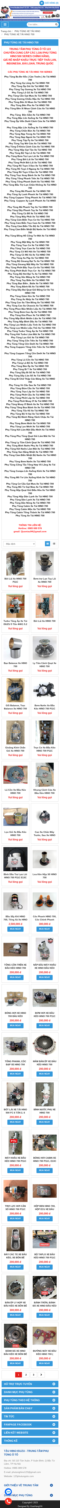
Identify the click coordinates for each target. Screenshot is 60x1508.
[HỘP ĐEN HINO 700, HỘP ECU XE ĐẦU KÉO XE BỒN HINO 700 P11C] (45, 1191)
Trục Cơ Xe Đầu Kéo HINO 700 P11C (45, 749)
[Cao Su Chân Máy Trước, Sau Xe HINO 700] (45, 817)
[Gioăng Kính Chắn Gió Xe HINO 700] (15, 733)
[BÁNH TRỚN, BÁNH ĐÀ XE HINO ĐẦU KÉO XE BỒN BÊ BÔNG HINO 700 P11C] (45, 1288)
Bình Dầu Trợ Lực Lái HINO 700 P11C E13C (15, 876)
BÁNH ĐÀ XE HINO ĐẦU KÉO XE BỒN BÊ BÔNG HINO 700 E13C (15, 1354)
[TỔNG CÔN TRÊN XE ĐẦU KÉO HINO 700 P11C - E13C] (15, 950)
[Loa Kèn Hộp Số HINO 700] (45, 859)
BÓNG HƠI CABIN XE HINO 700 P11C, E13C (44, 1159)
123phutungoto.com (23, 1476)
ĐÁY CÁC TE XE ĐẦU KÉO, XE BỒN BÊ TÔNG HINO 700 (15, 1257)
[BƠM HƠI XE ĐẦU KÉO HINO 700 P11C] (45, 998)
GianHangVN (36, 1506)
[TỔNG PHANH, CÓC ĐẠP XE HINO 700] (15, 1046)
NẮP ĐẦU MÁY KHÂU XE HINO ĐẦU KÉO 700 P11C (44, 968)
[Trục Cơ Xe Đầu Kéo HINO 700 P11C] (45, 733)
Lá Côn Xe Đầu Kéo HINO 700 (15, 791)
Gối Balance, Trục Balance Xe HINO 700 (15, 707)
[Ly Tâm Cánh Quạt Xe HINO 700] (45, 648)
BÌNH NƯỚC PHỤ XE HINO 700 (45, 1111)
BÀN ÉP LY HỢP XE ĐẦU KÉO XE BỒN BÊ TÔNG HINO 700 (15, 1305)
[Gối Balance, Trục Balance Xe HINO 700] (15, 690)
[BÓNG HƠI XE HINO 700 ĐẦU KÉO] (15, 998)
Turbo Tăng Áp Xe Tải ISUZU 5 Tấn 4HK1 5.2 (15, 622)
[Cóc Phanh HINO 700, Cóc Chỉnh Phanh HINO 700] (45, 901)
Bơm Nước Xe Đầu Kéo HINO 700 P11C (44, 707)
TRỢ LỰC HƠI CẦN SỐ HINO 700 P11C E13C (15, 1209)
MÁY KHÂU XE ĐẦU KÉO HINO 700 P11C (15, 1159)
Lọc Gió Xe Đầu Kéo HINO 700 (15, 833)
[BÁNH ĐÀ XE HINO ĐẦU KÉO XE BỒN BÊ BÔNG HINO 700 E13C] (15, 1336)
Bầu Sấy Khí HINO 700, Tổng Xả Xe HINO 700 (15, 919)
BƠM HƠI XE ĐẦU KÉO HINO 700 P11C (44, 1014)
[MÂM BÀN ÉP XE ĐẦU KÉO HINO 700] (45, 1046)
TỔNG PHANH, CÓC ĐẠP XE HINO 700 (15, 1063)
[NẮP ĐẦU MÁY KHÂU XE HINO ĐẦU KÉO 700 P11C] (45, 950)
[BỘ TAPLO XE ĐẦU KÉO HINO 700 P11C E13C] (45, 1239)
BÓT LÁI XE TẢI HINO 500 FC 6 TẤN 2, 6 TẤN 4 (15, 1112)
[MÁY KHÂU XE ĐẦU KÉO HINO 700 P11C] (15, 1143)
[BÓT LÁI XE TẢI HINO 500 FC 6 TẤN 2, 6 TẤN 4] (15, 1094)
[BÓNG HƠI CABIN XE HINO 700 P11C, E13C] (45, 1143)
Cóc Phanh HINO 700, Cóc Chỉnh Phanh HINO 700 (44, 919)
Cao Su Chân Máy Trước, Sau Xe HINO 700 (44, 835)
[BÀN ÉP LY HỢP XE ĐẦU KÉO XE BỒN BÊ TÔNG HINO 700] (15, 1288)
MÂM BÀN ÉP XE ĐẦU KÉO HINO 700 (44, 1063)
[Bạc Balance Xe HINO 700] (15, 648)
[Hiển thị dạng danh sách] (54, 543)
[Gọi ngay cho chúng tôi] (32, 1501)
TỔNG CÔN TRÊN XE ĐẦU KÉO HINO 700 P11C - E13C (15, 968)
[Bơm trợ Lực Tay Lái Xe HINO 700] (45, 564)
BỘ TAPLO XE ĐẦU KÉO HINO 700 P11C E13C (44, 1257)
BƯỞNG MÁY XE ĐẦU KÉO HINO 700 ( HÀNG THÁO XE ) (44, 1354)
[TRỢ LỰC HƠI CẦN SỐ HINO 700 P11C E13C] (15, 1191)
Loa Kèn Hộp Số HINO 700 (45, 876)
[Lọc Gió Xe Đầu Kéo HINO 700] (15, 817)
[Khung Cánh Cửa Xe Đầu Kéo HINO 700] (45, 775)
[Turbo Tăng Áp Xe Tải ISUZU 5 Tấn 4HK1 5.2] (15, 606)
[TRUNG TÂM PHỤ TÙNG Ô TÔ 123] (30, 20)
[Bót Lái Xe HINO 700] (45, 606)
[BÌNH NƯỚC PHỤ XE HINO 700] (45, 1094)
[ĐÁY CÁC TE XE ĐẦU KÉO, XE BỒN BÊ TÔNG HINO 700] (15, 1239)
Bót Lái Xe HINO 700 (45, 621)
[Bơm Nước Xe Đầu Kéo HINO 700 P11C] (45, 690)
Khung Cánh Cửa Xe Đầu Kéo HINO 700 (44, 791)
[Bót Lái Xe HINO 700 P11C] (15, 564)
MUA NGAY (15, 929)
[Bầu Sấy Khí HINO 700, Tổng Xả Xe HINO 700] (15, 901)
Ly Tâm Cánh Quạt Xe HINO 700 (44, 665)
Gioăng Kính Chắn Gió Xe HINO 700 (15, 749)
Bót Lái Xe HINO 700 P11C (15, 580)
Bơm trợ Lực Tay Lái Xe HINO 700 (44, 580)
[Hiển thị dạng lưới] (47, 543)
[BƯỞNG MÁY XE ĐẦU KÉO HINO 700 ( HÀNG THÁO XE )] (45, 1336)
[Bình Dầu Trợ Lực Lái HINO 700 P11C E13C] (15, 859)
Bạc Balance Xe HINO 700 (15, 665)
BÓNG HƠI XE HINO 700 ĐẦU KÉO (15, 1014)
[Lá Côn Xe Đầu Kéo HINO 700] (15, 775)
